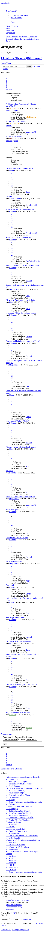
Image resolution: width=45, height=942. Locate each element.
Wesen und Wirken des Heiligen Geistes (21, 313)
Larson (28, 386)
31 (11, 255)
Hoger (11, 587)
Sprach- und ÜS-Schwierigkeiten (18, 237)
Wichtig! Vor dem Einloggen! (17, 121)
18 (11, 373)
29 (11, 186)
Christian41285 (15, 198)
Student (28, 192)
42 (11, 322)
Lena (28, 296)
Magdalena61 (31, 132)
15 (11, 224)
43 (11, 324)
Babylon (9, 196)
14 (11, 222)
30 (11, 252)
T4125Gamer (14, 108)
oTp (27, 466)
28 (11, 183)
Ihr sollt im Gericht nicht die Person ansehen (22, 265)
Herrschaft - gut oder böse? (16, 509)
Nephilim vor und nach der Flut (18, 713)
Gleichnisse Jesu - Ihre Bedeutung (19, 641)
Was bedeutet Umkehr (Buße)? (17, 421)
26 (11, 179)
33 (11, 674)
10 (11, 410)
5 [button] (6, 85)
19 (11, 376)
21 (11, 380)
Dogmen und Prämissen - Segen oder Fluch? (23, 341)
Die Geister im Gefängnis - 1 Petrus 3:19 (21, 684)
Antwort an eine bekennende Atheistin (20, 497)
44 (11, 326)
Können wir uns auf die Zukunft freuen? (21, 447)
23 (11, 525)
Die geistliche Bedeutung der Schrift (19, 168)
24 (11, 527)
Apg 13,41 (10, 585)
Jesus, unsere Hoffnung (15, 561)
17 (11, 371)
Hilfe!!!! (9, 126)
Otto (27, 533)
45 (11, 328)
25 (11, 177)
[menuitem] (20, 15)
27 (11, 181)
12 (11, 218)
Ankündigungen (12, 110)
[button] (9, 89)
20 (11, 378)
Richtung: (22, 739)
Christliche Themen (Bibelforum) (21, 58)
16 (11, 227)
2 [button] (6, 79)
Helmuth (12, 211)
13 (11, 220)
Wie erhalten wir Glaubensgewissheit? (20, 209)
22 (11, 522)
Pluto (11, 139)
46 (11, 330)
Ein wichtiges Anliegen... (15, 136)
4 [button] (6, 83)
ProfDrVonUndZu (33, 261)
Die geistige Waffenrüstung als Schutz (20, 300)
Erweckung (10, 471)
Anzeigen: (7, 737)
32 (11, 671)
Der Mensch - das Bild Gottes (17, 538)
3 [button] (6, 81)
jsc (27, 492)
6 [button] (6, 87)
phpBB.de (27, 919)
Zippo (11, 170)
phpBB (13, 913)
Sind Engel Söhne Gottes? (16, 617)
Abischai (12, 715)
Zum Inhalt (5, 3)
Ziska (11, 302)
